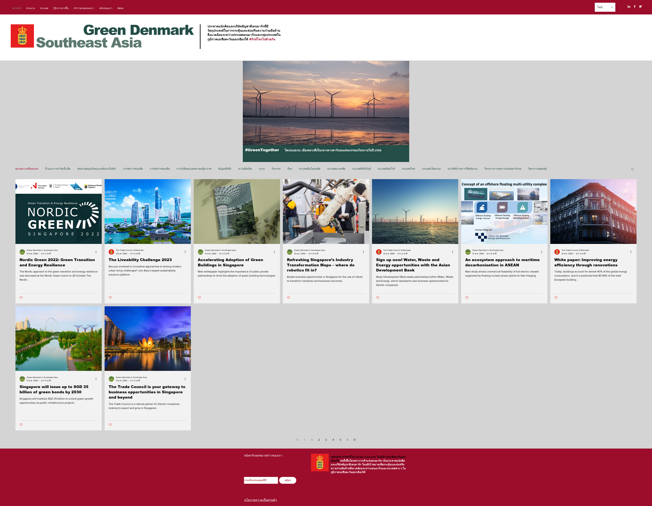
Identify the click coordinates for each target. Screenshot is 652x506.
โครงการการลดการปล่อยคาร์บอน (502, 168)
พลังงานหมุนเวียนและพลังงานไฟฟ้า (96, 168)
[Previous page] (305, 440)
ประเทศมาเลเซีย (336, 168)
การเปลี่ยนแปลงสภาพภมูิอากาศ (194, 168)
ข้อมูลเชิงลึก (224, 168)
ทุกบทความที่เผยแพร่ (26, 168)
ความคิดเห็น (245, 168)
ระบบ (262, 168)
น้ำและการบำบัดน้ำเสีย (57, 168)
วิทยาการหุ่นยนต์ (537, 168)
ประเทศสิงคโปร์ (386, 168)
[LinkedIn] (629, 6)
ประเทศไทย (408, 168)
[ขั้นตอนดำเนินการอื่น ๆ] (97, 252)
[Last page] (354, 440)
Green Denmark (138, 30)
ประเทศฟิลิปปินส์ (361, 168)
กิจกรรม (276, 168)
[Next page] (347, 440)
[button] (632, 169)
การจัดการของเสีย (133, 168)
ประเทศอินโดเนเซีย (309, 168)
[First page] (297, 440)
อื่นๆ (289, 168)
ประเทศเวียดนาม (431, 168)
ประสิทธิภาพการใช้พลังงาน (462, 168)
